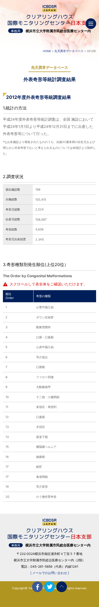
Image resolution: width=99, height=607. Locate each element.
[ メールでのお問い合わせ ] (49, 573)
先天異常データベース (68, 51)
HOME (47, 51)
